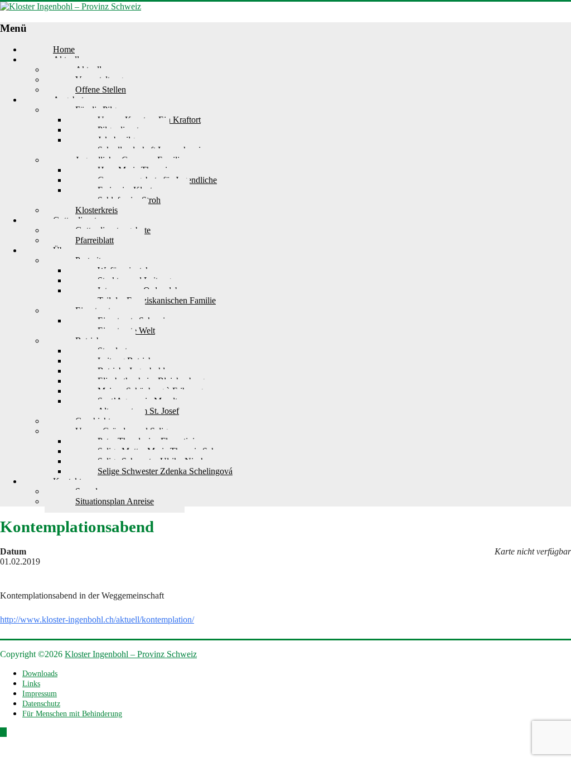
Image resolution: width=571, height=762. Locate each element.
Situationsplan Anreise (114, 501)
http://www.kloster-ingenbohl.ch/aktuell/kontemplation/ (97, 619)
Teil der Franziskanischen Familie (157, 300)
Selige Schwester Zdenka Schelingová (165, 471)
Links (31, 683)
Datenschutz (41, 704)
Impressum (39, 693)
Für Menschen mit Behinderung (72, 714)
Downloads (39, 673)
